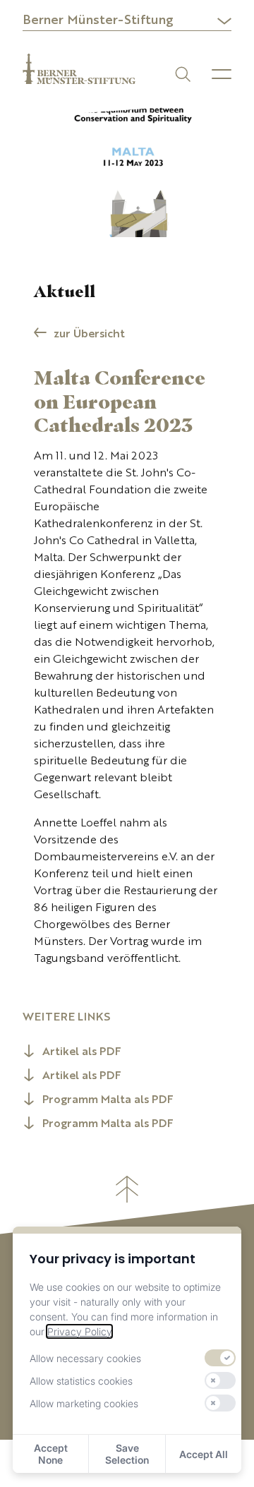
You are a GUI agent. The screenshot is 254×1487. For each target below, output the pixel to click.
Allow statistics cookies (81, 1381)
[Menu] (221, 74)
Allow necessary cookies (85, 1358)
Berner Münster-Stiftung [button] (98, 20)
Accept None (51, 1454)
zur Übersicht (89, 334)
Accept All (203, 1454)
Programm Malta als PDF (108, 1100)
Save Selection (127, 1454)
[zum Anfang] (127, 1189)
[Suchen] (181, 73)
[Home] (79, 69)
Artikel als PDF (81, 1052)
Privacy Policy (79, 1331)
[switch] (220, 1357)
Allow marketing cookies (84, 1403)
